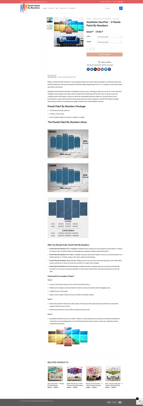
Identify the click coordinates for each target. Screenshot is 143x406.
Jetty (102, 65)
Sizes (88, 36)
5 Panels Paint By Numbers (101, 19)
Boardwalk (98, 65)
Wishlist (72, 8)
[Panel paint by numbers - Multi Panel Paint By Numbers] (30, 8)
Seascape (116, 19)
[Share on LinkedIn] (105, 69)
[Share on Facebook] (88, 69)
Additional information (67, 77)
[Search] (121, 8)
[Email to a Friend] (95, 69)
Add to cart (104, 54)
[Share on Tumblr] (109, 69)
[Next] (80, 32)
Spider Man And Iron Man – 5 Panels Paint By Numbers (75, 384)
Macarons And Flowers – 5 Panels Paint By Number (94, 384)
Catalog (51, 8)
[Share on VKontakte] (102, 69)
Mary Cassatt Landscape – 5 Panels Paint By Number (113, 384)
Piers (105, 65)
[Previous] (57, 32)
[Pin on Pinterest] (98, 69)
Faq (57, 8)
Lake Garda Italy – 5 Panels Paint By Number (55, 384)
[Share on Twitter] (91, 69)
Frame (88, 42)
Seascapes (110, 65)
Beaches (92, 65)
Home (45, 8)
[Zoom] (56, 44)
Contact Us (64, 8)
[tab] (52, 77)
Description (52, 77)
